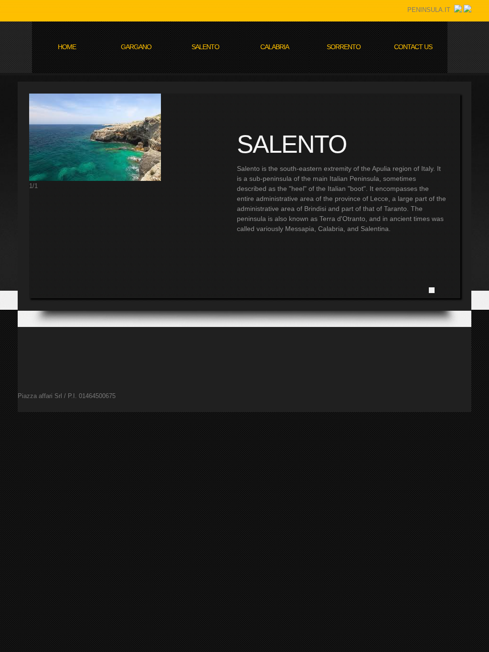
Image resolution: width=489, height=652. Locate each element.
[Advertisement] (191, 348)
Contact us (413, 47)
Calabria (274, 47)
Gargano (136, 47)
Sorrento (344, 47)
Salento (205, 47)
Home (67, 47)
